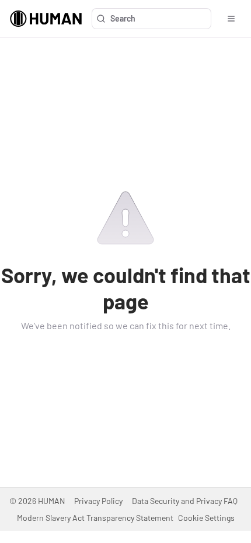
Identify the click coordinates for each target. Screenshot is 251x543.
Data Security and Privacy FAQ (185, 501)
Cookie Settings (206, 518)
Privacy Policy (98, 501)
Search (122, 18)
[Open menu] (231, 18)
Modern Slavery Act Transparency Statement (95, 518)
